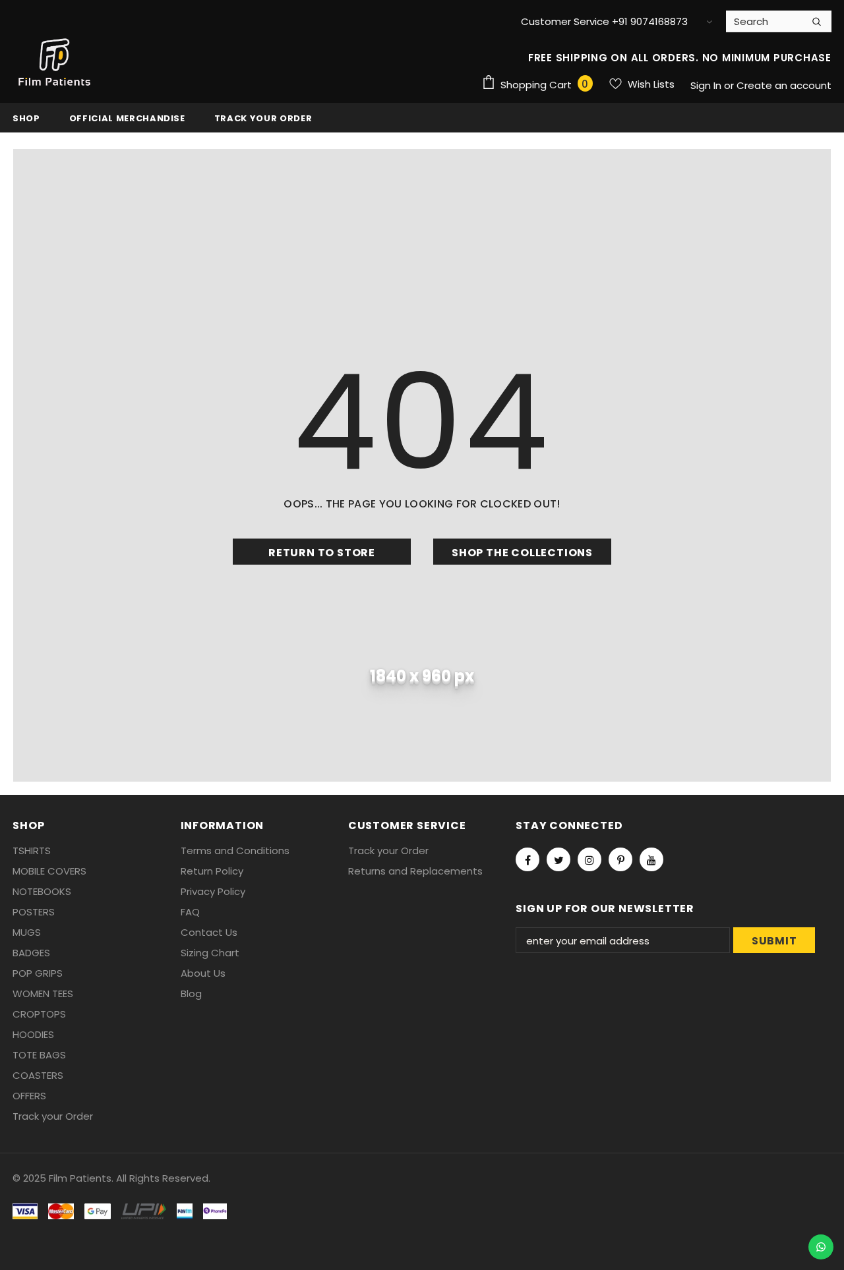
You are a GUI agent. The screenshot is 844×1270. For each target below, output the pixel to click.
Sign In (707, 85)
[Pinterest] (620, 859)
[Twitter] (558, 859)
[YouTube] (651, 859)
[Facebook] (527, 859)
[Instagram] (589, 859)
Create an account (784, 85)
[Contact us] (820, 1246)
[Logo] (55, 62)
